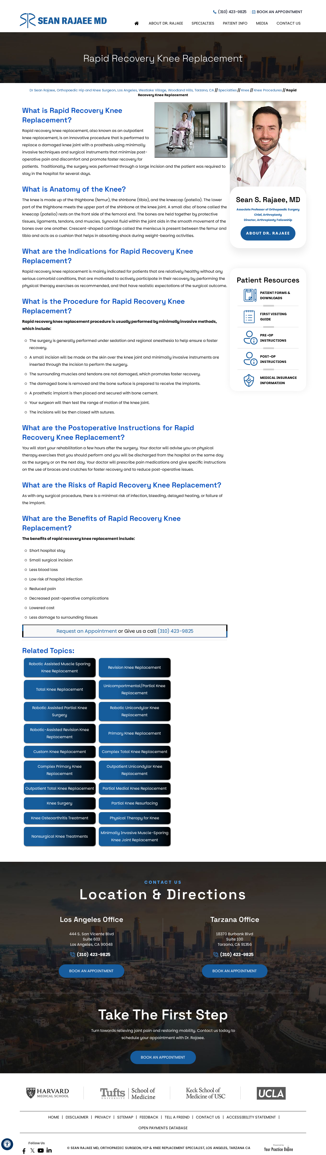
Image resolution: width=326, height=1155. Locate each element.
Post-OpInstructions (273, 359)
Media (262, 23)
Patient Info (235, 23)
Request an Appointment (87, 631)
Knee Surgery (59, 803)
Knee (245, 90)
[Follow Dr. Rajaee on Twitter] (32, 1151)
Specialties (203, 23)
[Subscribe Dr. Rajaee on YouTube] (41, 1151)
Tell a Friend (177, 1117)
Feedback (149, 1117)
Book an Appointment (279, 12)
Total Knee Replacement (59, 689)
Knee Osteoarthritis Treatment (59, 818)
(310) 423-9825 (232, 12)
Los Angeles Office (91, 919)
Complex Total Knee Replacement (134, 751)
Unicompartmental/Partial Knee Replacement (134, 689)
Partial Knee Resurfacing (134, 803)
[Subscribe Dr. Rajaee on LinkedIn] (49, 1151)
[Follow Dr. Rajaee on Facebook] (24, 1151)
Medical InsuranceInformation (278, 380)
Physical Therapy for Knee (134, 818)
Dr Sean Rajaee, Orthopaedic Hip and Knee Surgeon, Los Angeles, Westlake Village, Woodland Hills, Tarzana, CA (122, 90)
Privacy (103, 1117)
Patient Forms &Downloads (275, 295)
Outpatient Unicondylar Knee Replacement (134, 770)
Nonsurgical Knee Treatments (60, 836)
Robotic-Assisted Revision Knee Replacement (59, 733)
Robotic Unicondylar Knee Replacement (134, 711)
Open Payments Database (163, 1128)
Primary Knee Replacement (134, 733)
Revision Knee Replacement (134, 667)
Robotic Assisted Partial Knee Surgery (59, 711)
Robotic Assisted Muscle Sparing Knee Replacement (59, 667)
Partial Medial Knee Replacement (135, 788)
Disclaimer (77, 1117)
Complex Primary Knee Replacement (60, 770)
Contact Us (289, 23)
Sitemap (125, 1117)
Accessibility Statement (251, 1117)
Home (137, 23)
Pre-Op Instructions (273, 338)
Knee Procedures (268, 90)
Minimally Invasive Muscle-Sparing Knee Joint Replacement (134, 836)
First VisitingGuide (273, 317)
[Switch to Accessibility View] (7, 1144)
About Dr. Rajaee (166, 23)
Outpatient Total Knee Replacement (59, 788)
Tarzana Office (234, 919)
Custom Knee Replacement (59, 751)
